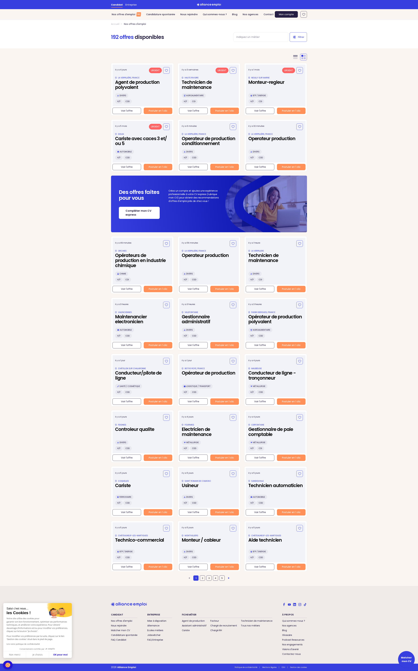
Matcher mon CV (120, 630)
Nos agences (250, 14)
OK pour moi (60, 654)
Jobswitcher (154, 635)
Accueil (115, 24)
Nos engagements (292, 644)
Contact (268, 14)
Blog (234, 14)
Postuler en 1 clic (158, 110)
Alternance (153, 625)
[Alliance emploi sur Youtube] (289, 604)
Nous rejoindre (189, 14)
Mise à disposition (156, 620)
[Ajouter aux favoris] (166, 70)
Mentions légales (269, 667)
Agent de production (193, 620)
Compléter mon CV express (138, 213)
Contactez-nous (291, 654)
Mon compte (286, 14)
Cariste (186, 630)
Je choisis (37, 654)
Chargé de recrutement (223, 625)
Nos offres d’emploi (126, 14)
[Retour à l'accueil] (209, 5)
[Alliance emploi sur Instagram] (300, 604)
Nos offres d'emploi (135, 24)
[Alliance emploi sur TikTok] (305, 604)
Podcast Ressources (293, 639)
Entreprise (131, 4)
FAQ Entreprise (155, 639)
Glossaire (287, 635)
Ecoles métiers (155, 630)
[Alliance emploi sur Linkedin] (295, 604)
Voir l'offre (127, 110)
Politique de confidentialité (246, 667)
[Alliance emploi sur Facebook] (284, 604)
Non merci (14, 654)
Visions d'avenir (290, 649)
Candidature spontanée (160, 14)
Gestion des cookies (298, 667)
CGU (283, 667)
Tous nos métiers (250, 625)
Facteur (214, 620)
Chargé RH (216, 630)
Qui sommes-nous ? (215, 14)
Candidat (117, 4)
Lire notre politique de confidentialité (23, 644)
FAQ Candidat (118, 639)
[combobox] (258, 37)
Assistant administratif (194, 625)
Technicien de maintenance (256, 620)
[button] (8, 665)
